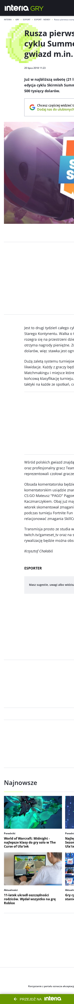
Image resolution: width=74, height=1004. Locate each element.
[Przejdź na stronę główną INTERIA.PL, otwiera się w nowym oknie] (17, 8)
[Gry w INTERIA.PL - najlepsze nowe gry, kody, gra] (37, 8)
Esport (26, 19)
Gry (17, 19)
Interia (8, 19)
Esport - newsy (42, 19)
